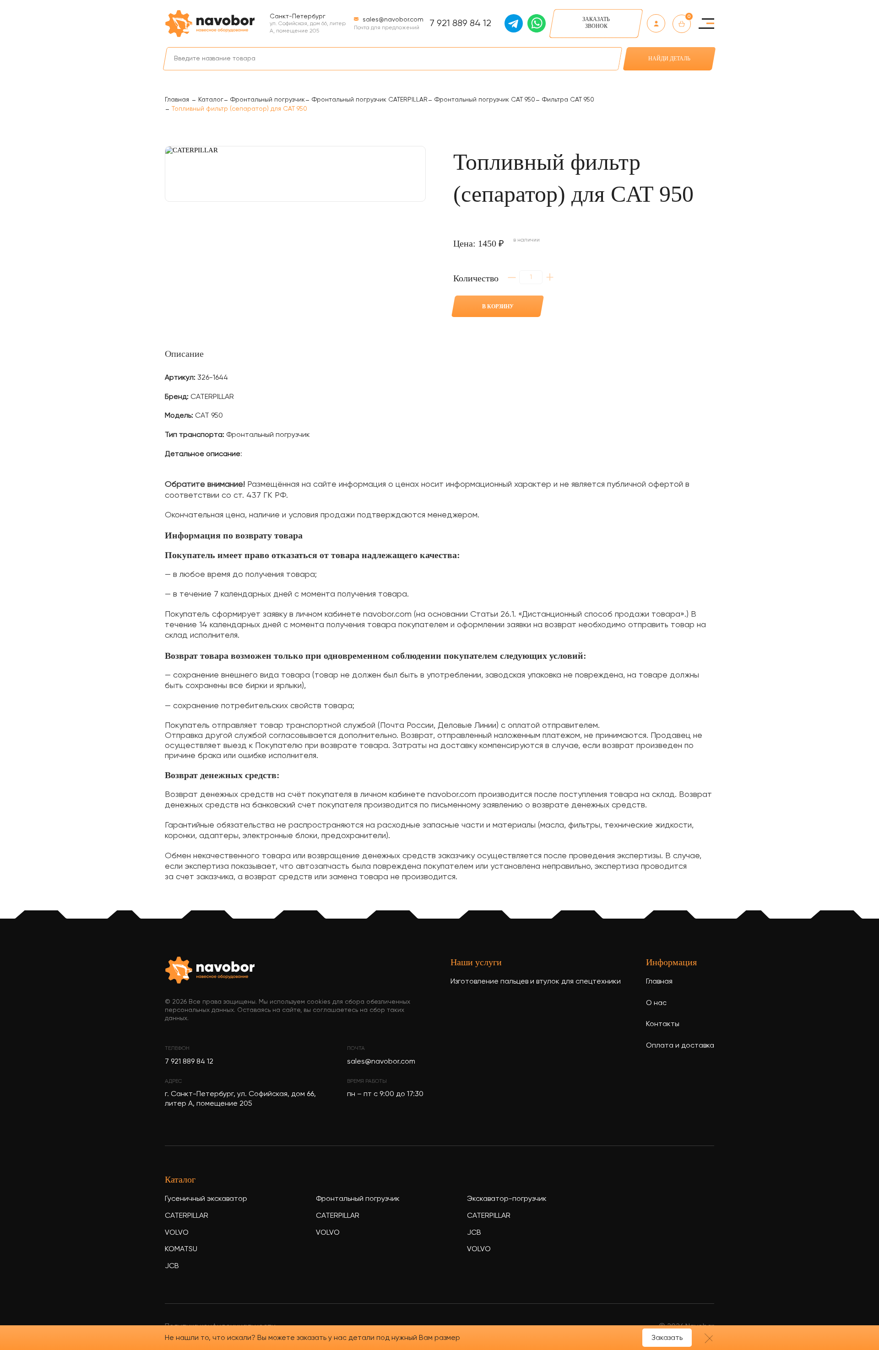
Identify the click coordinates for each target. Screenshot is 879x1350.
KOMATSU (181, 1249)
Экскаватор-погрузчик (507, 1199)
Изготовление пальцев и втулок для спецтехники (535, 981)
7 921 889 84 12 (460, 23)
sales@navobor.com (381, 1061)
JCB (172, 1266)
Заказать (667, 1338)
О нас (656, 1003)
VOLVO (177, 1233)
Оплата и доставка (680, 1045)
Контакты (662, 1024)
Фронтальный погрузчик (358, 1199)
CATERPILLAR (186, 1216)
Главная (659, 981)
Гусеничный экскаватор (206, 1199)
